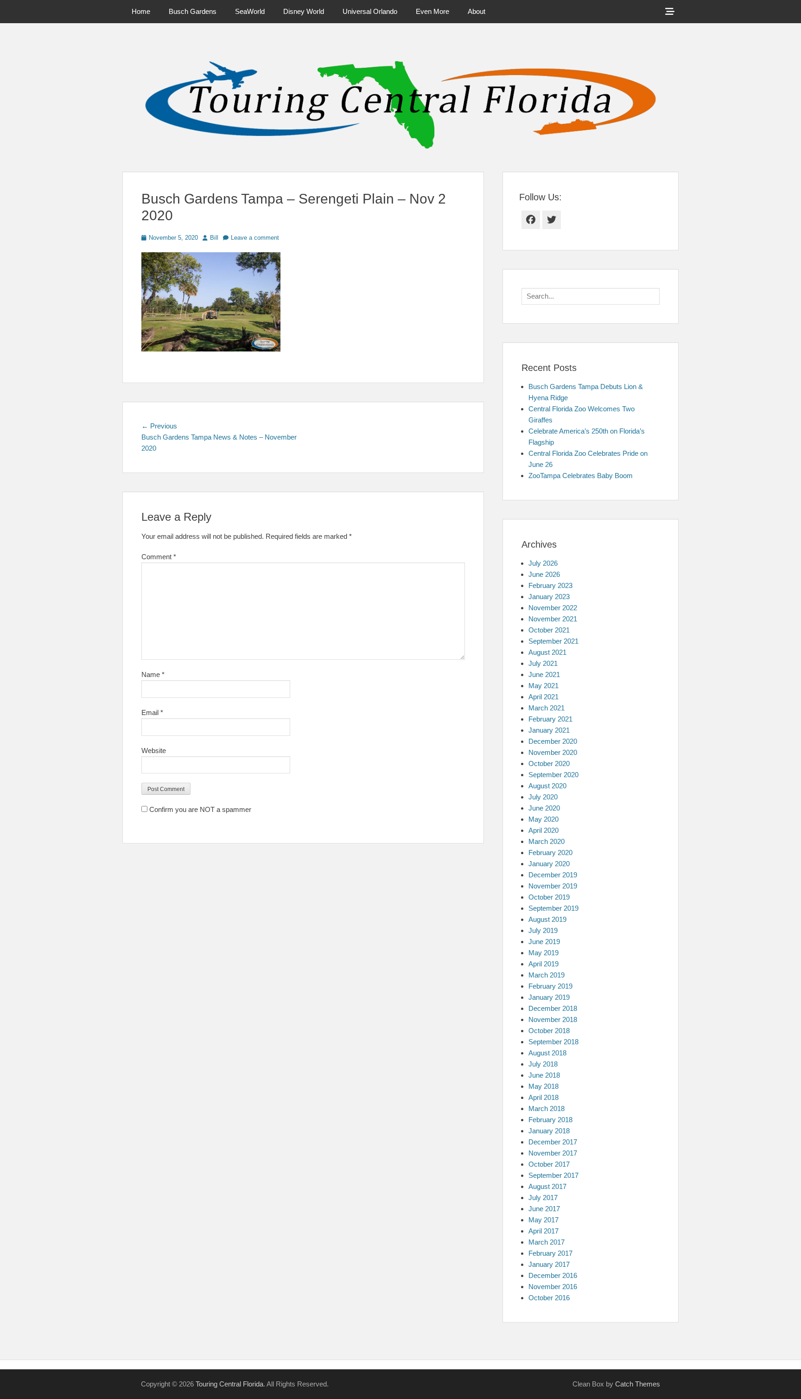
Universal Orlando (370, 11)
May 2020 (543, 819)
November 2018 (552, 1019)
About (476, 11)
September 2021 (553, 641)
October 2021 (549, 630)
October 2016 (549, 1298)
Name (153, 674)
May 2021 (543, 686)
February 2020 (550, 852)
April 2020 (543, 830)
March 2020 (546, 841)
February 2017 (550, 1253)
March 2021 (546, 708)
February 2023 (550, 585)
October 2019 (549, 897)
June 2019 (544, 941)
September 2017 (553, 1175)
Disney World (303, 11)
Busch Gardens (192, 11)
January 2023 (549, 596)
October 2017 (549, 1164)
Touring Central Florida (229, 1384)
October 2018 (549, 1031)
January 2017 (549, 1264)
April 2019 (543, 964)
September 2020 (553, 775)
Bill (214, 237)
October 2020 (549, 763)
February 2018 (550, 1120)
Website (153, 750)
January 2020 (549, 864)
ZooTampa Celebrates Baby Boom (580, 475)
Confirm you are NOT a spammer (199, 809)
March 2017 (546, 1242)
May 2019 (543, 953)
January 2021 (549, 730)
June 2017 (544, 1209)
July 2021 (543, 663)
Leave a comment (255, 237)
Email (152, 712)
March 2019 (546, 975)
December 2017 (552, 1142)
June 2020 (544, 808)
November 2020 (552, 752)
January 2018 (549, 1131)
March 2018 (546, 1108)
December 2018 (552, 1008)
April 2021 (543, 697)
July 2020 (543, 797)
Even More (432, 11)
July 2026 (543, 563)
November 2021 (552, 619)
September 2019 (553, 908)
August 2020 (547, 786)
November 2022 (552, 608)
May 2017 (543, 1220)
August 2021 (547, 652)
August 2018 (547, 1053)
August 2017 (547, 1186)
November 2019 (552, 886)
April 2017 (543, 1231)
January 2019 (549, 997)
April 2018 (543, 1097)
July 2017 (543, 1197)
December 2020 (552, 741)
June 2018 (544, 1075)
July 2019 (543, 930)
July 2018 (543, 1064)
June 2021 (544, 674)
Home (141, 11)
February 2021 (550, 719)
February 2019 (550, 986)
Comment (158, 557)
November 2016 (552, 1286)
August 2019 (547, 919)
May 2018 (543, 1086)
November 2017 (552, 1153)
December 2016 (552, 1275)
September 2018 (553, 1042)
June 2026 (544, 574)
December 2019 (552, 875)
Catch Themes (637, 1384)
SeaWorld (250, 11)
